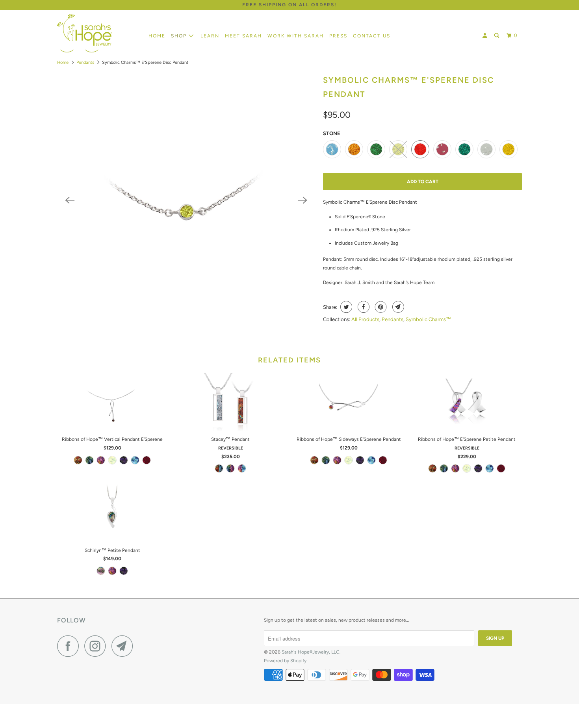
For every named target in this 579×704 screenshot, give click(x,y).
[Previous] (69, 200)
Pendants (85, 62)
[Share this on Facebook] (362, 307)
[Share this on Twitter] (345, 307)
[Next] (302, 200)
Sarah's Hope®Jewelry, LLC (311, 652)
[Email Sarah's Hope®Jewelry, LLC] (124, 646)
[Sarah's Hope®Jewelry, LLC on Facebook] (70, 646)
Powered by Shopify (285, 660)
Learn (209, 36)
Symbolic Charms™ (428, 319)
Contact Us (371, 36)
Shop (180, 36)
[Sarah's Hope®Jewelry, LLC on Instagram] (97, 646)
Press (338, 36)
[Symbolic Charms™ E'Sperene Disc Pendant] (186, 200)
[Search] (497, 35)
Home (156, 36)
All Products (365, 319)
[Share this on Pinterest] (380, 307)
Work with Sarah (295, 36)
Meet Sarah (243, 36)
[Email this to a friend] (397, 307)
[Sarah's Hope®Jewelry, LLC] (97, 30)
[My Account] (485, 35)
